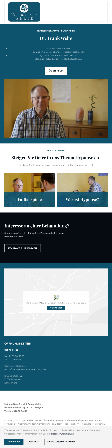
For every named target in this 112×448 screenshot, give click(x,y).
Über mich (56, 70)
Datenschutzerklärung (62, 433)
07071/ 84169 (11, 350)
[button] (102, 12)
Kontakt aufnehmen (22, 248)
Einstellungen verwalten (61, 442)
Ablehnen (34, 442)
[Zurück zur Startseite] (24, 12)
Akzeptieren (56, 308)
